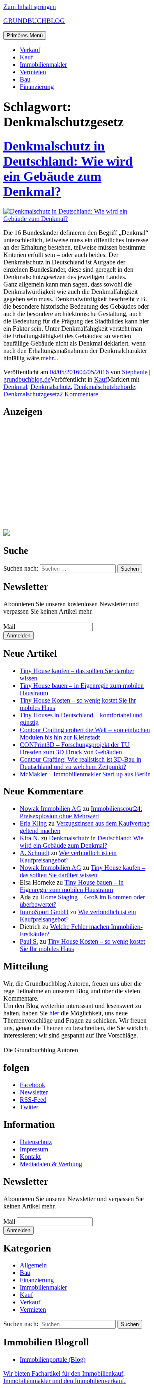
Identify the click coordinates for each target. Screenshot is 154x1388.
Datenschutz (36, 1141)
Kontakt (30, 1156)
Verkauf (30, 49)
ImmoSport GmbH (44, 911)
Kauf (26, 57)
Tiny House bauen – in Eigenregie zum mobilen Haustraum (72, 886)
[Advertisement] (54, 477)
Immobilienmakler (43, 64)
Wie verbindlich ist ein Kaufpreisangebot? (68, 856)
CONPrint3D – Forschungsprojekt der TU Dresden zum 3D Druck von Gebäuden (75, 748)
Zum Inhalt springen (29, 6)
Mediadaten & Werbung (51, 1163)
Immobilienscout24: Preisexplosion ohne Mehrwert (81, 812)
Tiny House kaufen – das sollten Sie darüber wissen (82, 871)
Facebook (32, 1084)
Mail (9, 626)
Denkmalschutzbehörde (104, 386)
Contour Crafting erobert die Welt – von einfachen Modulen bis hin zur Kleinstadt (85, 733)
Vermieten (33, 71)
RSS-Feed (33, 1099)
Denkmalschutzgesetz (31, 394)
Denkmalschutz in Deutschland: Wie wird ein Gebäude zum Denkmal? (68, 169)
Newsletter (34, 1092)
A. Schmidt (34, 852)
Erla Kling (33, 823)
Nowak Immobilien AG (50, 808)
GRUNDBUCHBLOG (34, 20)
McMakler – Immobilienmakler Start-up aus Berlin (85, 774)
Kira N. (29, 838)
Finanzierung (37, 86)
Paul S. (29, 941)
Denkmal (15, 386)
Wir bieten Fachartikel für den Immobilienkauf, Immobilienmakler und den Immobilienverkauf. (64, 1377)
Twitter (29, 1107)
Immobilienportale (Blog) (52, 1359)
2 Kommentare (79, 394)
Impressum (34, 1149)
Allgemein (33, 1265)
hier (54, 1013)
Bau (25, 79)
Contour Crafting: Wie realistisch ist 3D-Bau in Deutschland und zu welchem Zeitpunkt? (80, 763)
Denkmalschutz (50, 386)
